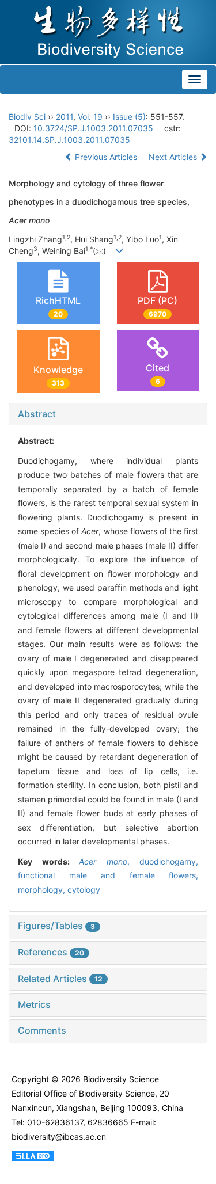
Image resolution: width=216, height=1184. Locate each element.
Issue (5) (129, 116)
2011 (64, 116)
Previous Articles (106, 157)
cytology (83, 889)
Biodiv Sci (27, 116)
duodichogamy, (168, 861)
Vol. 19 (90, 116)
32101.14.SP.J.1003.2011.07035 (69, 139)
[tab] (108, 414)
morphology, (42, 889)
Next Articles (174, 157)
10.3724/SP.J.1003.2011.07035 (93, 128)
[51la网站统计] (33, 1155)
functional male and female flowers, (108, 875)
